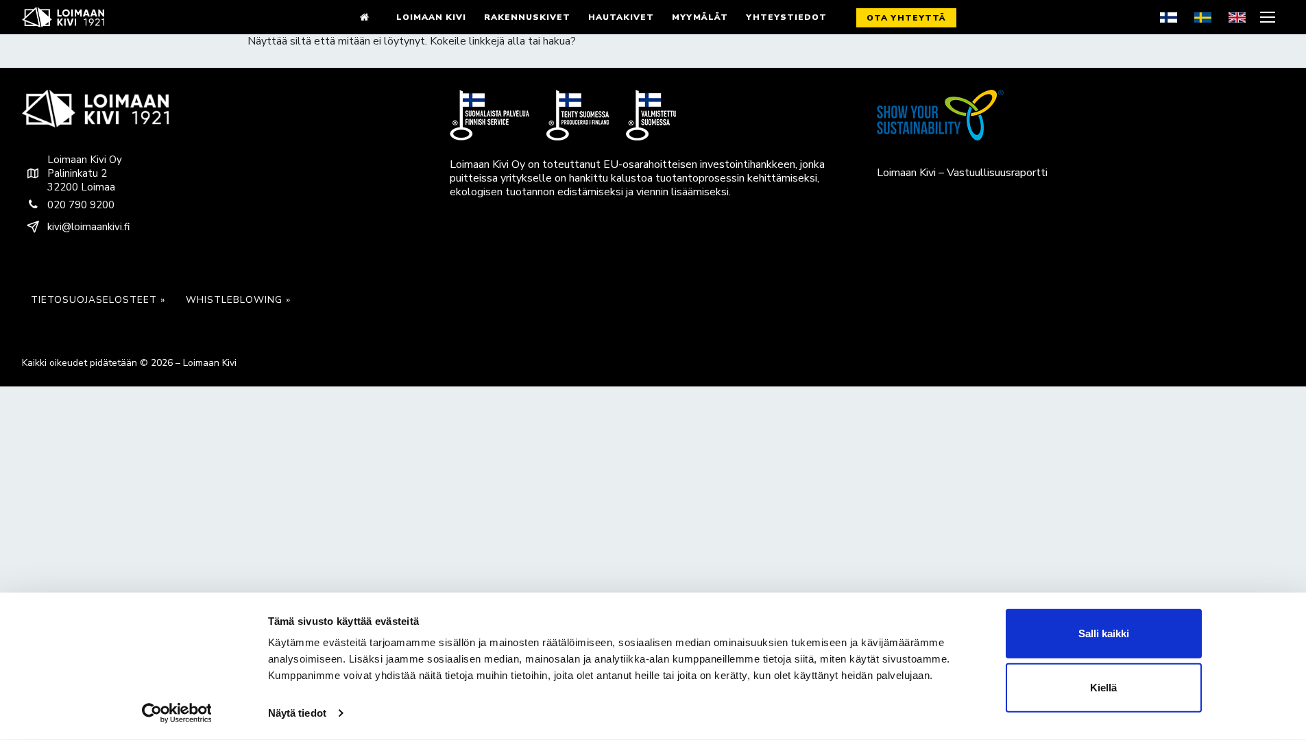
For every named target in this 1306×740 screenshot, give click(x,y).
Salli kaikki (1103, 633)
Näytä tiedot (297, 713)
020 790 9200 (80, 205)
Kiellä (1103, 687)
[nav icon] (1269, 17)
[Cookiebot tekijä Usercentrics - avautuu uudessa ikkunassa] (177, 713)
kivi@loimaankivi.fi (88, 227)
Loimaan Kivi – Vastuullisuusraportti (962, 172)
